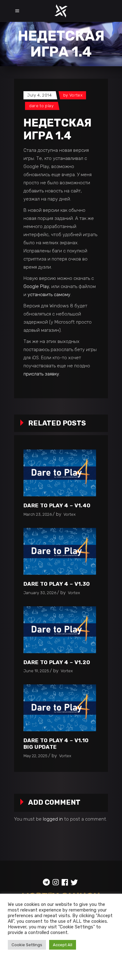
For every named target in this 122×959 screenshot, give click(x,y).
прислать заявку (41, 374)
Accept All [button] (62, 944)
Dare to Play (41, 105)
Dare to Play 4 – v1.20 (56, 662)
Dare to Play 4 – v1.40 (56, 505)
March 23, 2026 (37, 514)
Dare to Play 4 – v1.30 (56, 584)
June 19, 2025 (36, 670)
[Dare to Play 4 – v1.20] (59, 629)
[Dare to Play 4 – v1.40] (59, 473)
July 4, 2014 (39, 95)
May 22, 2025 (35, 755)
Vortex (76, 95)
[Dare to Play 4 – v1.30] (59, 551)
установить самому (49, 294)
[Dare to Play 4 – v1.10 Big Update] (59, 707)
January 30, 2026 (39, 592)
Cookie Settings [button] (27, 944)
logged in (53, 819)
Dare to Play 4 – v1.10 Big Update (56, 743)
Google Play (36, 286)
